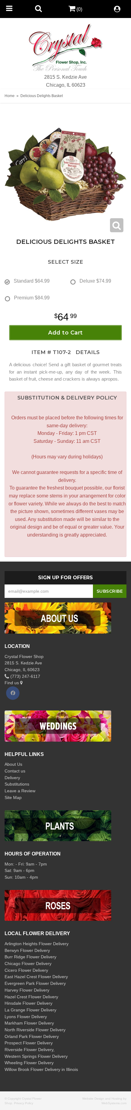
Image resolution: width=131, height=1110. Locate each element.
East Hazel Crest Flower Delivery (36, 976)
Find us (12, 682)
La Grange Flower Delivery (30, 1009)
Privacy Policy (23, 1103)
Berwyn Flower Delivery (27, 950)
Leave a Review (20, 790)
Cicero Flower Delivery (26, 970)
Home (10, 96)
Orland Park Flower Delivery (32, 1036)
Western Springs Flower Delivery (36, 1056)
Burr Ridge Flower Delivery (30, 956)
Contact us (15, 770)
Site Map (13, 797)
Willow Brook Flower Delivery (32, 1069)
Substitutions (17, 784)
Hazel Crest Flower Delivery (31, 996)
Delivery (12, 777)
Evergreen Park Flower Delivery (35, 983)
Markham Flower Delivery (29, 1023)
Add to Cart (65, 332)
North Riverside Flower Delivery (35, 1029)
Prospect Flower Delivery (29, 1042)
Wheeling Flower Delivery (29, 1062)
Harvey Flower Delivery (27, 990)
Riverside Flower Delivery (29, 1049)
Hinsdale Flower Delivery (28, 1003)
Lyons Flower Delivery (26, 1016)
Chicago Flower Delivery (28, 963)
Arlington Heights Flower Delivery (37, 943)
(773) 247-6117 (24, 676)
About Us (13, 764)
